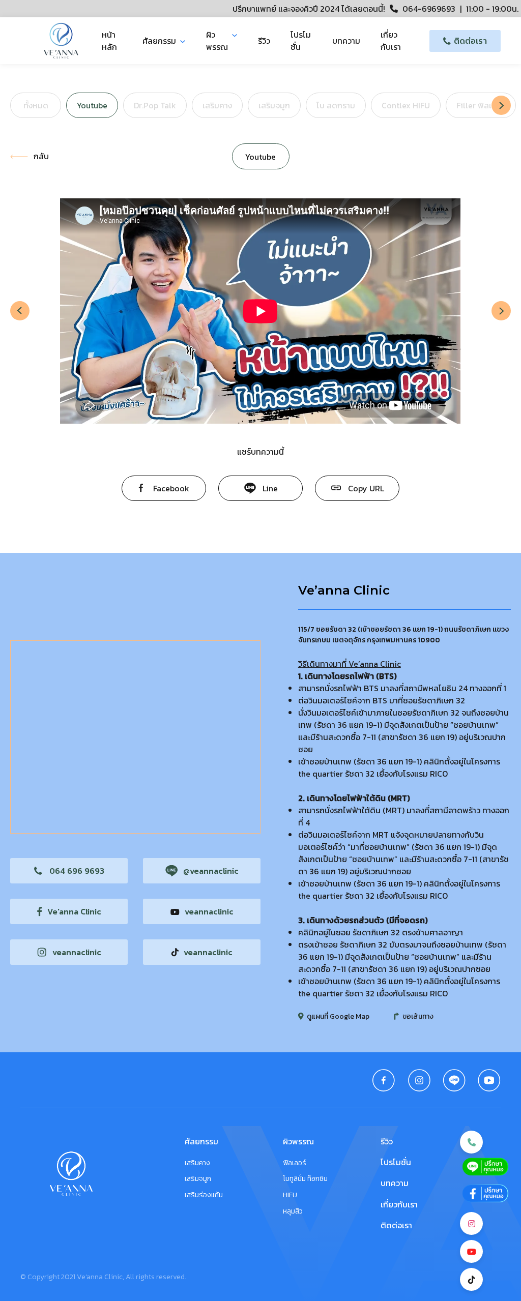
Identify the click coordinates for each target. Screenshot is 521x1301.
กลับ (41, 156)
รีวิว (264, 41)
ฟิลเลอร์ (294, 1163)
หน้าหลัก (109, 40)
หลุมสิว (293, 1211)
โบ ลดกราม (335, 105)
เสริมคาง (217, 105)
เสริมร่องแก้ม (204, 1195)
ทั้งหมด (35, 105)
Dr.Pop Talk (155, 105)
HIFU (290, 1195)
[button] (501, 105)
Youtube (92, 105)
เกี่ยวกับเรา (391, 40)
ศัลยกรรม (159, 41)
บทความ (346, 41)
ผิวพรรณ (217, 40)
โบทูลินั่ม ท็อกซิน (305, 1179)
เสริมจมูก (274, 105)
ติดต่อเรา (396, 1225)
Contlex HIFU (406, 105)
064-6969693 (428, 9)
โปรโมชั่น (301, 40)
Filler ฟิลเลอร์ (480, 105)
